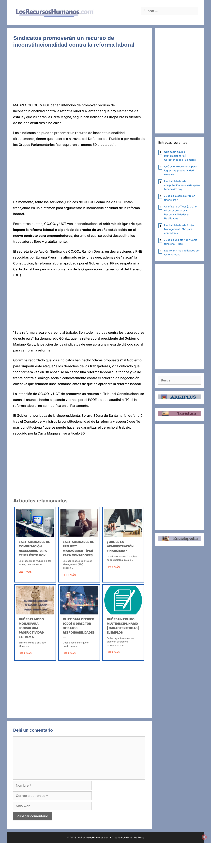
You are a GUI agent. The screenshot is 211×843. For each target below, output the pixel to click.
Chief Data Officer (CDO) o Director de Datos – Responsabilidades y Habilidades (180, 212)
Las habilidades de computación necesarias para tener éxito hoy (182, 185)
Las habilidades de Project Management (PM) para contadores (180, 229)
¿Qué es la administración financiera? (120, 546)
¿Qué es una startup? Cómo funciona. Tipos (180, 241)
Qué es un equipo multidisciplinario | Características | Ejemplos (180, 155)
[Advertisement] (79, 78)
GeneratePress (135, 837)
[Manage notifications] (204, 837)
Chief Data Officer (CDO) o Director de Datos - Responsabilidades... (79, 628)
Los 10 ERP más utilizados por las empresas (182, 252)
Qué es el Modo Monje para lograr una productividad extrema (31, 628)
